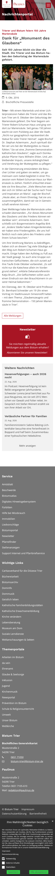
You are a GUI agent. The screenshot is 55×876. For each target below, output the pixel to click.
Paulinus (8, 769)
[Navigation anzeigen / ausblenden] (48, 5)
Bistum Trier (11, 735)
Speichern (13, 871)
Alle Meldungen (12, 315)
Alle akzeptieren (38, 871)
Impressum (6, 851)
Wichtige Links (12, 563)
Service (7, 476)
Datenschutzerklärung (39, 847)
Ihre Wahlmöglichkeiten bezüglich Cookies (27, 824)
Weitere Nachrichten (19, 368)
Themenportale (13, 649)
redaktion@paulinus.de (21, 790)
